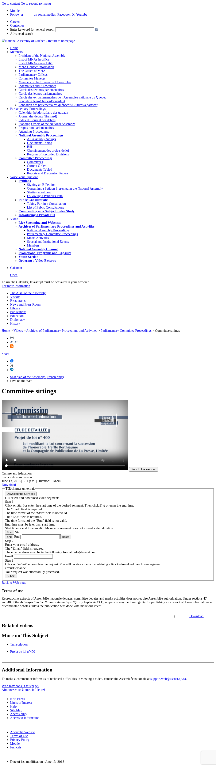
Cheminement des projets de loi (48, 150)
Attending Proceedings (34, 131)
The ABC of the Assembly (28, 293)
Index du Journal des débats (37, 120)
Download (196, 616)
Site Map (16, 710)
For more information (16, 286)
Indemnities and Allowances (37, 86)
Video (14, 219)
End (9, 536)
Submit (11, 576)
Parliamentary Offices (33, 74)
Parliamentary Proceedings (28, 109)
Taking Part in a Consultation (46, 203)
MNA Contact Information (36, 67)
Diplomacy (17, 319)
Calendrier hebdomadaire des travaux (43, 112)
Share (5, 354)
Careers (15, 21)
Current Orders (37, 165)
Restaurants (18, 300)
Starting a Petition (39, 192)
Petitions (25, 181)
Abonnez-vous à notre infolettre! (23, 690)
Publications (18, 312)
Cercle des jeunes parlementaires (40, 93)
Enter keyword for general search (32, 29)
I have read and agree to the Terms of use (146, 616)
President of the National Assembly (42, 55)
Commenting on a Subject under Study (46, 211)
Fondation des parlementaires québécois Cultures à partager (58, 105)
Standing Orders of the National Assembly (47, 124)
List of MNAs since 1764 (36, 63)
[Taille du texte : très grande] (16, 342)
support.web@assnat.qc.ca (168, 679)
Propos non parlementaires (36, 127)
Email (9, 556)
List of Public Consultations (45, 207)
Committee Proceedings (35, 158)
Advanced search (21, 33)
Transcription (19, 644)
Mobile (15, 743)
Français (15, 747)
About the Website (22, 732)
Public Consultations (33, 200)
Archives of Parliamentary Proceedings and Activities (61, 330)
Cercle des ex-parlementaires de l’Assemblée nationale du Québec (62, 97)
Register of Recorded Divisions (48, 154)
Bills (30, 146)
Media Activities (38, 238)
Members (16, 52)
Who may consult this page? (20, 686)
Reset (65, 536)
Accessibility (18, 714)
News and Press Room (25, 304)
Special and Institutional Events (48, 241)
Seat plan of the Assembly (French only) (37, 377)
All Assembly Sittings (41, 139)
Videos (18, 330)
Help (13, 706)
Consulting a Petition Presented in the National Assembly (65, 188)
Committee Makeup (32, 78)
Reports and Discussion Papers (47, 173)
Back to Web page (14, 582)
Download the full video (21, 493)
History (15, 323)
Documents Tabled (39, 143)
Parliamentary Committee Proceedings (52, 234)
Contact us (17, 25)
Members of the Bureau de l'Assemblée (45, 82)
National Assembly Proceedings (48, 230)
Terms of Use (19, 736)
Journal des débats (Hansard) (38, 116)
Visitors (15, 297)
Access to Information (24, 718)
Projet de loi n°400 (22, 651)
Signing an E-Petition (41, 184)
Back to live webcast (143, 469)
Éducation (17, 316)
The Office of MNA (32, 71)
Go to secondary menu (36, 3)
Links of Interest (21, 702)
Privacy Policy (20, 739)
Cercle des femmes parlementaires (41, 90)
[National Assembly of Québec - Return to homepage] (38, 41)
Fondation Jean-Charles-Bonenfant (42, 101)
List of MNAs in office (34, 59)
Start (10, 532)
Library (15, 308)
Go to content (11, 3)
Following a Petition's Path (45, 196)
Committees (35, 162)
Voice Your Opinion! (24, 177)
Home (14, 48)
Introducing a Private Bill (37, 215)
